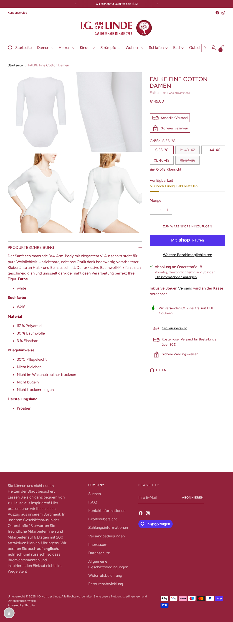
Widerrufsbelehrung (105, 575)
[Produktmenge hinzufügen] (168, 209)
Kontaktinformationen (106, 510)
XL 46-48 (162, 160)
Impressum (97, 544)
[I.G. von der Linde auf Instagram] (223, 13)
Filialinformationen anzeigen (176, 277)
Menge (155, 200)
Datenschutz (99, 553)
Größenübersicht (168, 169)
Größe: (162, 141)
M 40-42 (187, 150)
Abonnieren (193, 497)
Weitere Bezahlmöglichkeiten (187, 254)
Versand (185, 288)
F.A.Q (92, 502)
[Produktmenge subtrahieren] (154, 209)
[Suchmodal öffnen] (10, 47)
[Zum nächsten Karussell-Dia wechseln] (221, 456)
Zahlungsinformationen (108, 527)
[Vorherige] (76, 4)
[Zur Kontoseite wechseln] (213, 47)
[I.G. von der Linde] (116, 28)
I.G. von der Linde (48, 596)
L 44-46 (213, 150)
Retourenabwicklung (105, 584)
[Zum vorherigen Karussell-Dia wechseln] (211, 456)
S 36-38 (161, 150)
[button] (9, 612)
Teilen (161, 370)
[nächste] (157, 4)
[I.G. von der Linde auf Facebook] (217, 13)
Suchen (94, 493)
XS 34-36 (187, 160)
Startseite (15, 65)
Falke (154, 92)
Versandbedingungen (106, 536)
